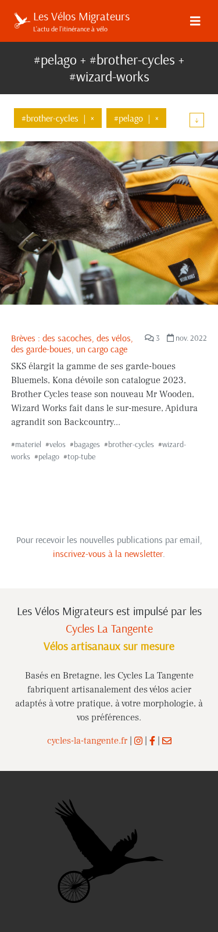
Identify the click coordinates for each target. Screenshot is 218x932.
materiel (28, 444)
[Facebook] (152, 741)
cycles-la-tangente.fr (87, 741)
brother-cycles (131, 444)
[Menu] (195, 21)
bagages (87, 444)
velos (57, 444)
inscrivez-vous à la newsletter (108, 553)
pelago (48, 456)
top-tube (81, 456)
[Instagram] (138, 741)
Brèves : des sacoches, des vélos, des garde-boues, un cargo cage (72, 343)
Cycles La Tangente (109, 628)
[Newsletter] (166, 741)
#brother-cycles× (58, 118)
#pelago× (136, 118)
